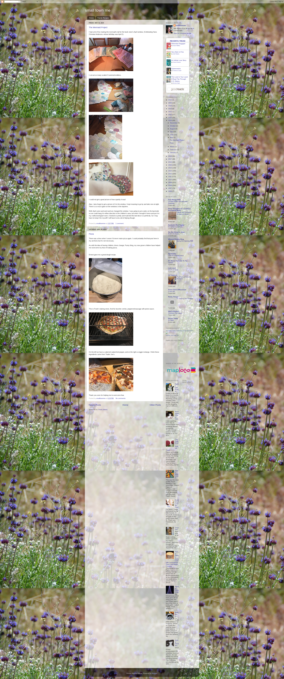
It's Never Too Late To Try (177, 261)
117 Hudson (172, 275)
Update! (170, 262)
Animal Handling (177, 642)
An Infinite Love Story (178, 60)
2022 (170, 112)
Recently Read (177, 41)
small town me (97, 10)
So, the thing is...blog (176, 232)
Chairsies (177, 528)
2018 (170, 156)
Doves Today (173, 318)
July (171, 132)
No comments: (121, 398)
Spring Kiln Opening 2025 (185, 241)
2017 (170, 159)
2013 (170, 171)
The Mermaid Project (98, 27)
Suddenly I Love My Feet (177, 503)
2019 (170, 120)
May (172, 137)
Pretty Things (173, 297)
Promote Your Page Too (172, 335)
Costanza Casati (177, 70)
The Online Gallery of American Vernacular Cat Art (179, 330)
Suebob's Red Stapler (176, 225)
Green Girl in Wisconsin (177, 290)
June (172, 135)
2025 (170, 103)
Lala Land (172, 268)
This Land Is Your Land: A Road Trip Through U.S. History (179, 79)
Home (91, 18)
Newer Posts (95, 405)
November (174, 123)
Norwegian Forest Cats (177, 415)
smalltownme (181, 25)
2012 (170, 174)
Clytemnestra (176, 68)
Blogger (154, 673)
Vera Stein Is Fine (177, 52)
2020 (170, 117)
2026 (170, 100)
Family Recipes (103, 18)
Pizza (91, 234)
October (173, 126)
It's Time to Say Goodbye (185, 298)
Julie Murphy (176, 53)
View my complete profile (182, 33)
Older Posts (155, 405)
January (173, 152)
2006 (170, 191)
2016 (170, 162)
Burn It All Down (173, 234)
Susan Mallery (176, 45)
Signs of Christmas (177, 589)
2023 (170, 109)
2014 (170, 168)
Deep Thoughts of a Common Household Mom (179, 209)
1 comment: (120, 223)
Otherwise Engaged (178, 44)
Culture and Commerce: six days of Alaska (184, 213)
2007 (170, 188)
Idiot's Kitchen (173, 311)
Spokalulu (172, 254)
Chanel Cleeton (177, 62)
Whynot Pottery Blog (176, 239)
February (173, 149)
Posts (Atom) (102, 409)
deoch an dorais (173, 270)
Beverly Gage (176, 83)
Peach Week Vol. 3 (177, 474)
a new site (171, 291)
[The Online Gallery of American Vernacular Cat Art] (167, 333)
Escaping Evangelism (175, 227)
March (172, 146)
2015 (170, 165)
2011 (170, 176)
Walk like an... (176, 614)
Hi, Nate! (171, 320)
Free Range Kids (174, 200)
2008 (170, 185)
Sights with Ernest (176, 387)
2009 (170, 182)
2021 (170, 114)
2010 (170, 179)
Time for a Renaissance (175, 255)
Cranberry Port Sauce (175, 313)
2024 (170, 106)
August (172, 129)
